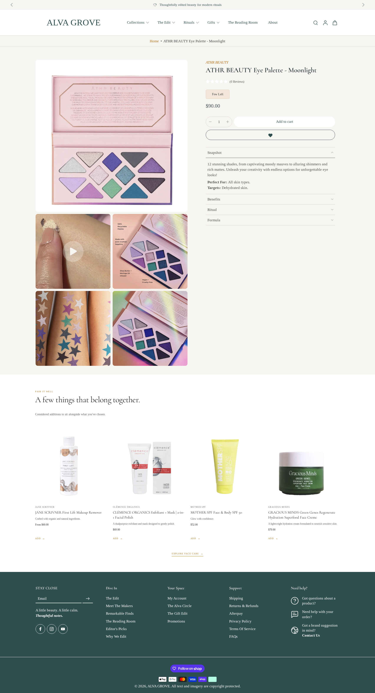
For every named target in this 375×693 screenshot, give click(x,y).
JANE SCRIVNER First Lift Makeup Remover (68, 512)
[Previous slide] (12, 5)
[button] (284, 122)
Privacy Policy (240, 621)
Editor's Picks (116, 629)
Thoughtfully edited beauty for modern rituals (191, 5)
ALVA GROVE (159, 686)
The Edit (164, 22)
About (273, 22)
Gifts (211, 22)
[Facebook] (40, 629)
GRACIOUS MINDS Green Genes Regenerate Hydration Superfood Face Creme (301, 515)
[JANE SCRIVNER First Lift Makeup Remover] (71, 466)
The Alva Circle (180, 606)
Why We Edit (116, 636)
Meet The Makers (119, 606)
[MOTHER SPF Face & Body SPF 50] (226, 466)
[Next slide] (363, 5)
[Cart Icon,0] (334, 22)
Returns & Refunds (243, 606)
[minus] (210, 121)
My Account (177, 598)
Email (42, 599)
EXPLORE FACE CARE (185, 553)
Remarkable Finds (120, 614)
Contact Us (311, 635)
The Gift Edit (178, 614)
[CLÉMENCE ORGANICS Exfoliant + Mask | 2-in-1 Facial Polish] (148, 466)
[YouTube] (63, 629)
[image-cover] (73, 251)
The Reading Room (243, 22)
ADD (38, 538)
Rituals (189, 22)
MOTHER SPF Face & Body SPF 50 (216, 512)
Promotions (176, 621)
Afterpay (236, 614)
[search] (315, 22)
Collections (136, 22)
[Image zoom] (112, 136)
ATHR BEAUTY (217, 62)
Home (154, 41)
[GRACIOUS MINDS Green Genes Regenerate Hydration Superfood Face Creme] (304, 466)
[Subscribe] (87, 598)
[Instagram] (51, 629)
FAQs (233, 636)
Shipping (236, 598)
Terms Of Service (242, 629)
